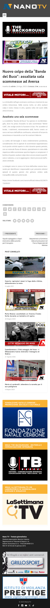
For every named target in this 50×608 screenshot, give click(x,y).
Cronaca (31, 86)
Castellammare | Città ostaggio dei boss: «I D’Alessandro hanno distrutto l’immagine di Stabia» (22, 351)
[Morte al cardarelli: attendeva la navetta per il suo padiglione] (25, 370)
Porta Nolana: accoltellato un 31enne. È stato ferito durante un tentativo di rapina (23, 315)
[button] (25, 29)
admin (13, 86)
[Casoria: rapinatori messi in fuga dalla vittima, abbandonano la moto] (25, 267)
